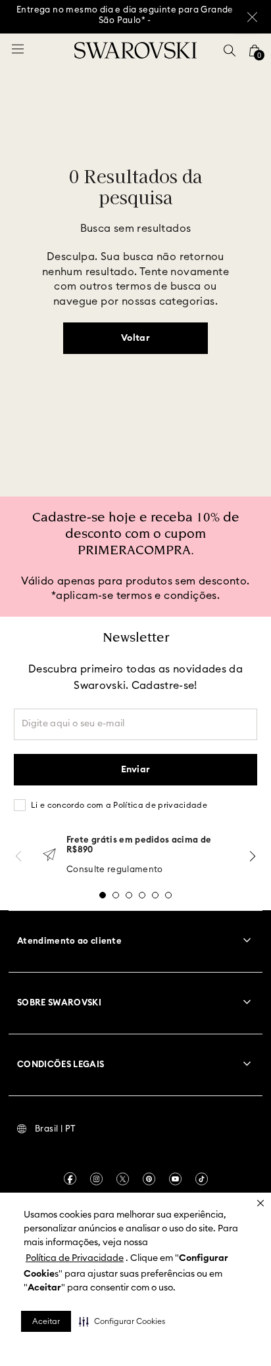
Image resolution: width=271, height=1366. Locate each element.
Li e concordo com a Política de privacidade (119, 805)
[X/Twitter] (122, 1178)
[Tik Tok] (201, 1178)
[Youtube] (175, 1178)
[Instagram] (96, 1178)
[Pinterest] (149, 1178)
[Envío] (49, 856)
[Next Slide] (252, 856)
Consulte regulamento (114, 870)
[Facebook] (70, 1178)
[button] (122, 1321)
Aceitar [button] (46, 1321)
